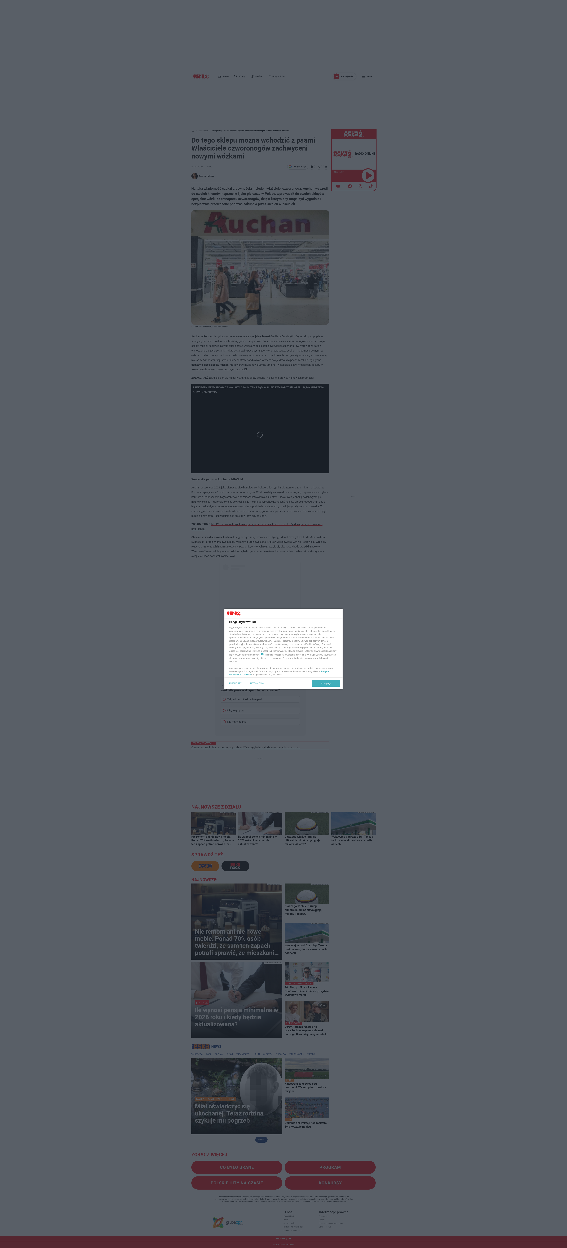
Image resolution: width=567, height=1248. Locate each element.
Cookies (247, 674)
